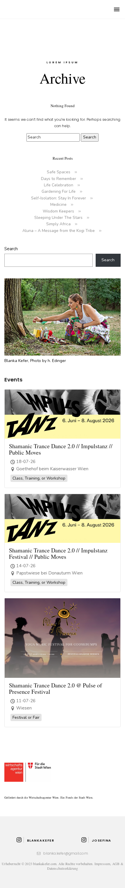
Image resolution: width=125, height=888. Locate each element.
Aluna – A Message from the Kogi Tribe (58, 230)
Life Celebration (58, 185)
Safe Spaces (58, 172)
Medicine (58, 204)
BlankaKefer (40, 840)
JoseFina (101, 840)
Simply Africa (58, 224)
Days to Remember (58, 178)
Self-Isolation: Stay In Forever (58, 198)
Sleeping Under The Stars (58, 217)
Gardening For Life (59, 191)
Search (11, 249)
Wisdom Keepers (58, 211)
